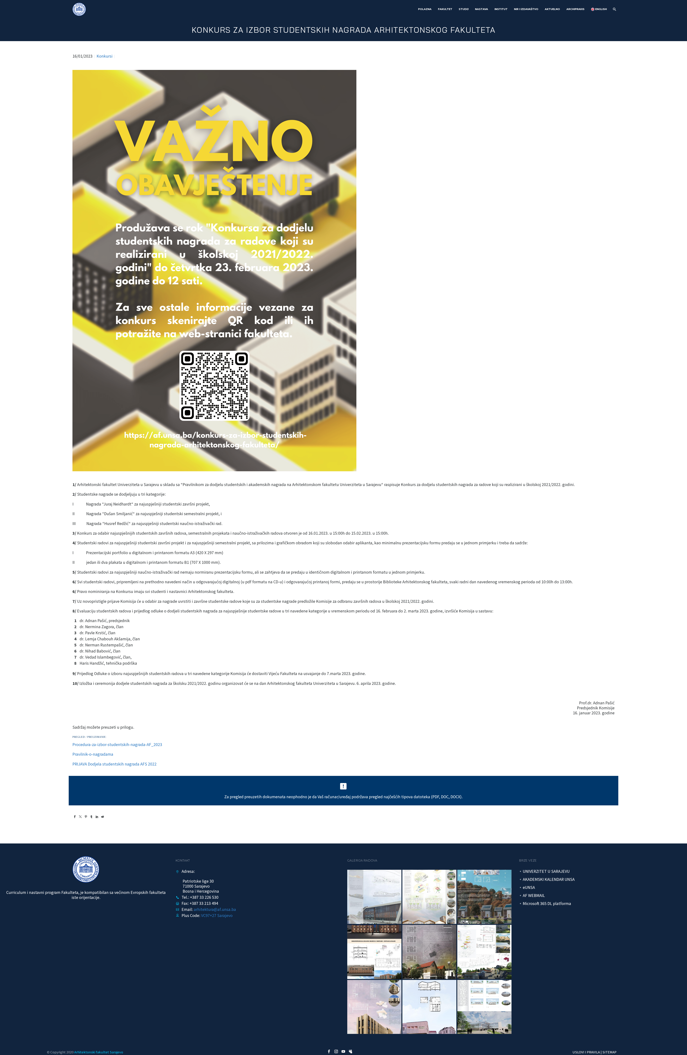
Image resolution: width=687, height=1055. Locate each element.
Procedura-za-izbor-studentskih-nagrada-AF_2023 (117, 744)
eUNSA (529, 887)
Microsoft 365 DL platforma (547, 903)
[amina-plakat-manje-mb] (429, 1007)
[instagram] (336, 1051)
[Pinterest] (85, 816)
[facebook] (329, 1051)
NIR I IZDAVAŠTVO (526, 9)
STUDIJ (464, 9)
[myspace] (350, 1051)
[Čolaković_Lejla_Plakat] (374, 952)
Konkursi (105, 56)
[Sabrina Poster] (429, 952)
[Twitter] (80, 816)
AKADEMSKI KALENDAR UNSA (549, 879)
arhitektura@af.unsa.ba (215, 909)
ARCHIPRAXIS (575, 9)
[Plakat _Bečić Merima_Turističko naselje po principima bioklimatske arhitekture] (484, 897)
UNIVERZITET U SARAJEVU (546, 871)
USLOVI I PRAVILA (586, 1052)
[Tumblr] (91, 816)
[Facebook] (74, 816)
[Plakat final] (429, 897)
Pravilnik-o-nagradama (92, 754)
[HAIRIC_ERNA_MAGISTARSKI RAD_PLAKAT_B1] (374, 1007)
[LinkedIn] (97, 816)
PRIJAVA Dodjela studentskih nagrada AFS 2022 (114, 764)
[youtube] (343, 1051)
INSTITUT (501, 9)
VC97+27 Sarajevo (217, 915)
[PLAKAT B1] (484, 1007)
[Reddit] (102, 816)
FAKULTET (445, 9)
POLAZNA (425, 9)
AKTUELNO (552, 9)
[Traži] (614, 9)
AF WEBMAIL (534, 895)
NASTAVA (481, 9)
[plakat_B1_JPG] (374, 897)
